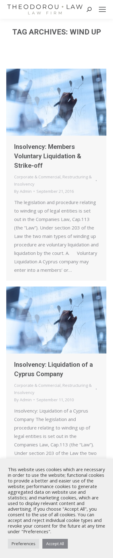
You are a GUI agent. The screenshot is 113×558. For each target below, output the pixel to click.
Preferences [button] (23, 543)
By (23, 191)
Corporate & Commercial (37, 177)
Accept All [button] (55, 543)
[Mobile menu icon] (102, 9)
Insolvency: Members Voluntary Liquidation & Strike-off (47, 156)
